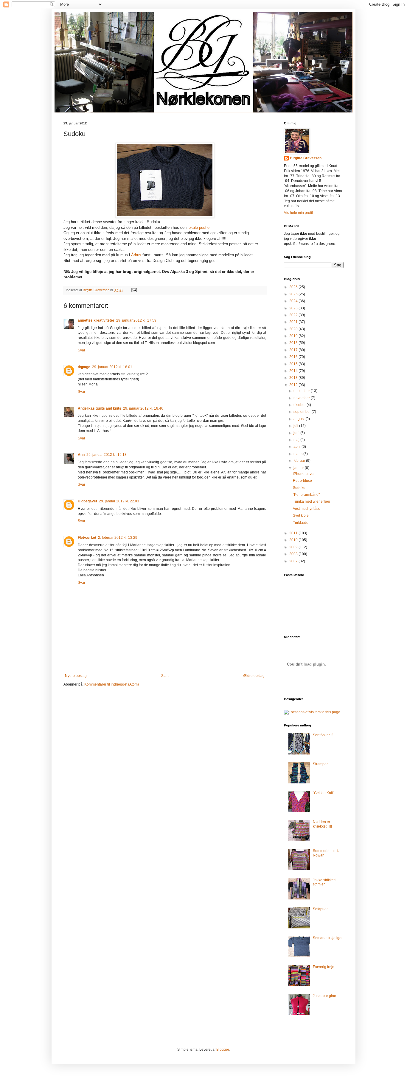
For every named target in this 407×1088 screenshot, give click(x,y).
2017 (294, 350)
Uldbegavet (87, 501)
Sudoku (299, 488)
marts (298, 454)
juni (296, 433)
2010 (294, 540)
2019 (294, 336)
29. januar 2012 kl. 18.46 (143, 408)
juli (296, 426)
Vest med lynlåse (306, 509)
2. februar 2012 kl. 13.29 (117, 537)
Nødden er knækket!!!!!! (322, 824)
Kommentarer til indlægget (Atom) (111, 684)
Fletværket (87, 537)
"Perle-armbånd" (306, 495)
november (302, 398)
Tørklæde (300, 523)
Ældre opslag (254, 676)
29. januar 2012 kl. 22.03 (119, 501)
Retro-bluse (302, 481)
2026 (294, 287)
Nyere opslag (76, 676)
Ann (81, 455)
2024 (294, 301)
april (297, 447)
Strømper (320, 764)
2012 (294, 385)
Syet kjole (301, 515)
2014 (294, 371)
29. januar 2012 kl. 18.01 (112, 367)
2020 (294, 329)
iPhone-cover (304, 474)
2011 (294, 533)
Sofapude (321, 909)
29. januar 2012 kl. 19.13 (106, 455)
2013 (294, 378)
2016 (294, 357)
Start (165, 676)
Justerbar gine (324, 996)
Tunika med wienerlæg (311, 501)
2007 (294, 561)
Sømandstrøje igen (328, 938)
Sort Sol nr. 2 (323, 735)
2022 (294, 315)
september (302, 412)
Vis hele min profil (298, 213)
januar (299, 468)
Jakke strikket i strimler (324, 882)
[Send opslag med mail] (134, 290)
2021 (294, 322)
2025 (294, 294)
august (299, 419)
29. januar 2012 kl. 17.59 (136, 320)
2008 (294, 554)
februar (299, 461)
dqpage (84, 367)
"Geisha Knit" (323, 793)
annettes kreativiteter (96, 320)
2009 (294, 547)
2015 (294, 364)
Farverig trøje (323, 967)
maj (296, 440)
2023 (294, 308)
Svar (81, 350)
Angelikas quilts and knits (99, 408)
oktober (300, 405)
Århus (136, 255)
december (302, 391)
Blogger (222, 1049)
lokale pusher (199, 227)
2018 (294, 343)
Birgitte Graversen (305, 158)
